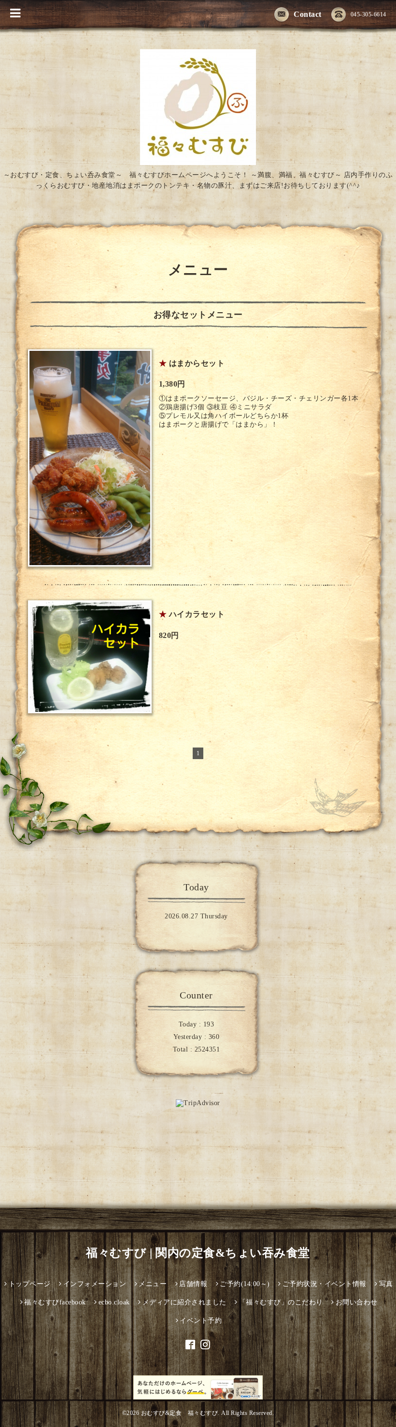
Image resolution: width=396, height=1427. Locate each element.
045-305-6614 (368, 14)
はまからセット (197, 363)
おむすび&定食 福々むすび (179, 1413)
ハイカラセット (197, 614)
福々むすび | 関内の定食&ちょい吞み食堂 (198, 1253)
